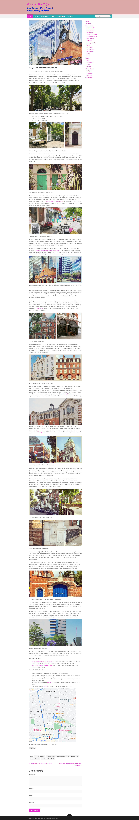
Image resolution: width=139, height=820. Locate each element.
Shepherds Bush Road (48, 759)
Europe (53, 16)
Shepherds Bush (35, 759)
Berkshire (89, 41)
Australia (89, 75)
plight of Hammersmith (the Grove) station (47, 250)
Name (31, 788)
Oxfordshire (90, 51)
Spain (88, 60)
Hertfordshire (90, 49)
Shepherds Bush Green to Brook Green (42, 662)
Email (31, 795)
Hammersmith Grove (63, 756)
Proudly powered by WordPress (35, 818)
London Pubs (74, 756)
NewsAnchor (49, 818)
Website (31, 802)
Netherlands (90, 62)
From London (45, 16)
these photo (41, 432)
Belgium (89, 66)
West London (90, 38)
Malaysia (89, 71)
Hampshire (89, 47)
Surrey (88, 53)
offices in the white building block (54, 201)
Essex (88, 45)
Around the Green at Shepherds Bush (42, 665)
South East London (92, 34)
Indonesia (89, 73)
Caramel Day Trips (38, 4)
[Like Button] (31, 748)
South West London (92, 36)
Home (29, 16)
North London (90, 30)
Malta (88, 64)
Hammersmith (51, 756)
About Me (36, 16)
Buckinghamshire (91, 43)
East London (90, 32)
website (49, 682)
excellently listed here (66, 394)
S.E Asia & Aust (61, 16)
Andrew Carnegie (39, 756)
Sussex (88, 56)
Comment (32, 775)
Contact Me (70, 16)
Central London (54, 71)
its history (40, 308)
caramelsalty (45, 71)
